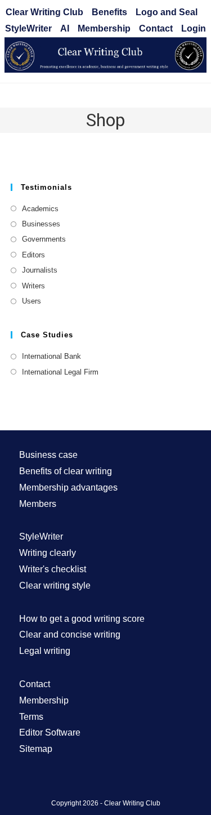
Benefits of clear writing (65, 471)
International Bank (51, 356)
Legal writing (44, 651)
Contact (156, 28)
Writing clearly (47, 553)
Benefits (109, 12)
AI (64, 28)
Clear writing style (55, 585)
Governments (44, 239)
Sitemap (35, 749)
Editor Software (49, 732)
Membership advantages (68, 487)
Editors (33, 255)
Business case (48, 455)
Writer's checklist (52, 569)
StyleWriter (28, 28)
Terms (31, 717)
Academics (40, 208)
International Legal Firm (60, 372)
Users (31, 301)
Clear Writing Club (44, 12)
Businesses (41, 224)
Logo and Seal (166, 12)
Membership (104, 28)
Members (37, 504)
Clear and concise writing (69, 634)
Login (193, 28)
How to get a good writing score (82, 619)
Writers (33, 286)
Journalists (39, 270)
